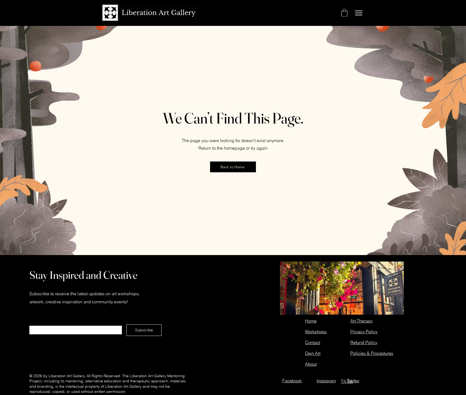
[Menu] (358, 12)
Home (311, 321)
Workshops (316, 331)
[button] (344, 13)
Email (34, 323)
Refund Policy (363, 342)
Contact (312, 342)
